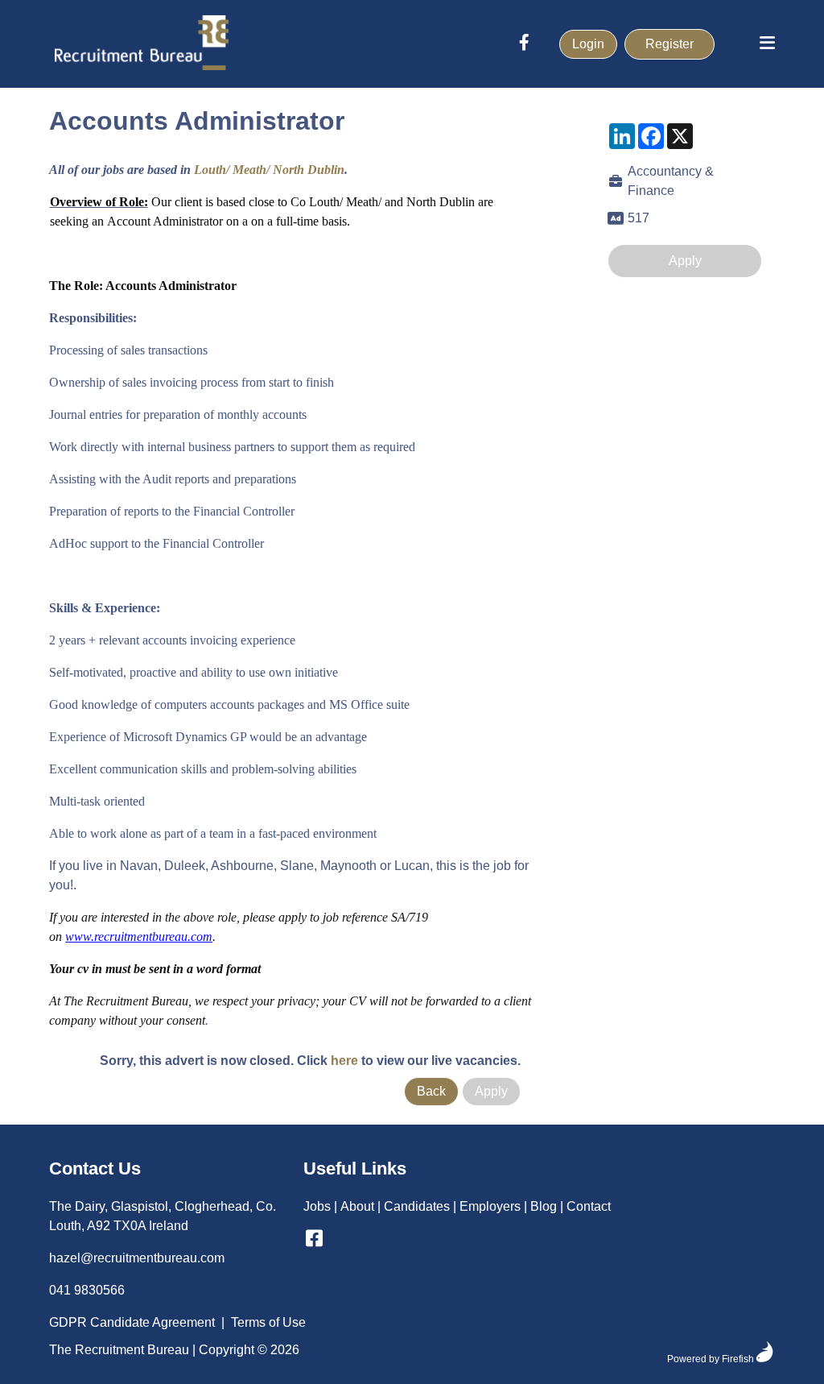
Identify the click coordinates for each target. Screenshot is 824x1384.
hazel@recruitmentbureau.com (137, 1258)
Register (669, 44)
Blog (543, 1206)
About (357, 1206)
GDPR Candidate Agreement (132, 1322)
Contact (588, 1206)
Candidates (417, 1206)
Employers (490, 1206)
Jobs (317, 1206)
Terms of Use (268, 1322)
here (344, 1060)
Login (588, 44)
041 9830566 (87, 1290)
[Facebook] (524, 44)
